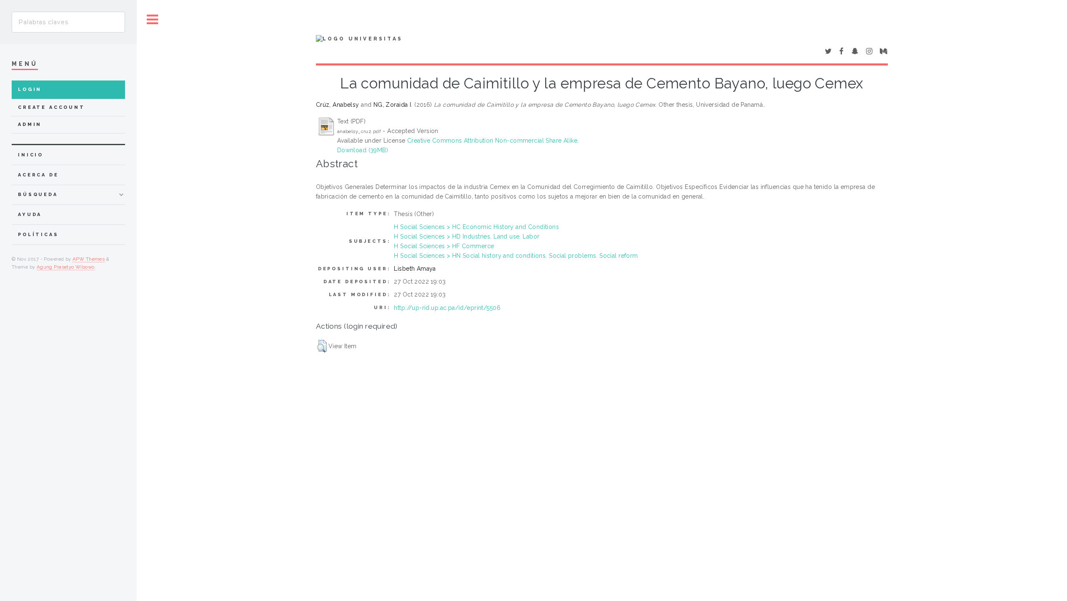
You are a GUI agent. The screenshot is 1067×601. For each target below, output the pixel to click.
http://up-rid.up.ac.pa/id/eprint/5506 (447, 307)
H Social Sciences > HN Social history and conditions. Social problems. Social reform (516, 255)
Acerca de (38, 175)
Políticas (38, 234)
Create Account (51, 107)
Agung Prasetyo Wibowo (66, 267)
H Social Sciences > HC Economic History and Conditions (476, 227)
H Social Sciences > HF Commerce (444, 246)
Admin (30, 124)
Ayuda (30, 214)
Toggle (152, 20)
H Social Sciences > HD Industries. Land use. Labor (466, 236)
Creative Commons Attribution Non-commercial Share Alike (492, 140)
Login (30, 89)
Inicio (30, 155)
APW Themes (89, 259)
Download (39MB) (362, 150)
